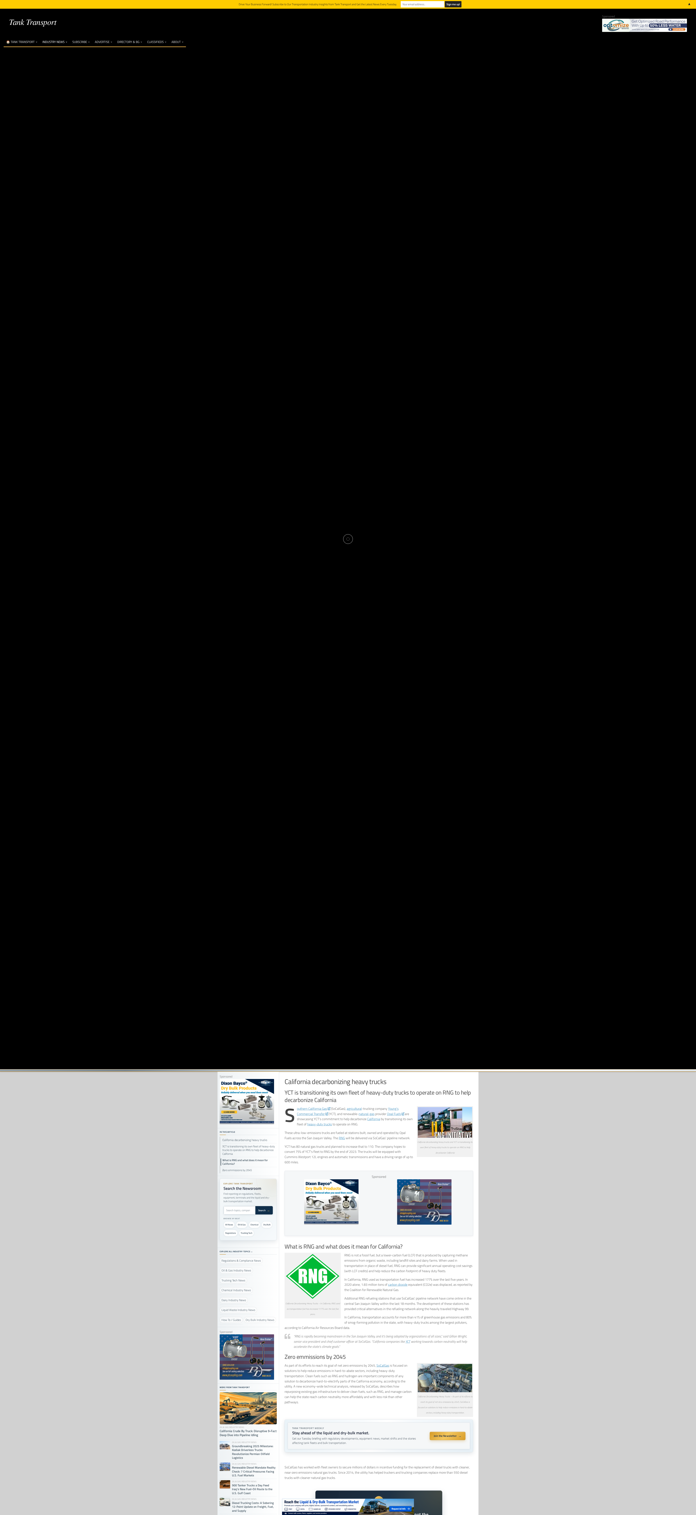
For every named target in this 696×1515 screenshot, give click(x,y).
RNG (342, 1138)
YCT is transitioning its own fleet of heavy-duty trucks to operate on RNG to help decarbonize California (248, 1150)
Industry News (53, 42)
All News (229, 1224)
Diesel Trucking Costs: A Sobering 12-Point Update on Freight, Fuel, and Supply (253, 1507)
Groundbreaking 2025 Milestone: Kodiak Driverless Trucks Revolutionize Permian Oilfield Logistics (252, 1452)
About (176, 42)
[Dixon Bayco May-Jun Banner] (331, 1223)
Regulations (230, 1233)
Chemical (254, 1224)
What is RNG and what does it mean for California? (245, 1162)
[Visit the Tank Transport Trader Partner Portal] (348, 1507)
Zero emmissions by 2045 (237, 1170)
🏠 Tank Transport (20, 42)
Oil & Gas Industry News (326, 526)
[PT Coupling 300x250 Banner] (424, 1223)
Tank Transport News (370, 526)
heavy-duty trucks (319, 1124)
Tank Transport (32, 21)
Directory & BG (128, 42)
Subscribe (79, 42)
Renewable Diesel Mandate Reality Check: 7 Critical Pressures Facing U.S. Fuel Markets (254, 1471)
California (373, 1119)
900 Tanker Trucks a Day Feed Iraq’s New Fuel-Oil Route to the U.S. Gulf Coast (252, 1489)
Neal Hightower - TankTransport (338, 550)
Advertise (102, 42)
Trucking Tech (246, 1233)
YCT (407, 1341)
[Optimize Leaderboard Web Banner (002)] (644, 25)
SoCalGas (382, 1365)
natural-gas (366, 1113)
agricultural (354, 1108)
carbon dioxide (397, 1284)
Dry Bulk (266, 1224)
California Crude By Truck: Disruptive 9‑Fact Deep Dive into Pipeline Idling (248, 1433)
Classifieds (155, 42)
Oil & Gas (242, 1224)
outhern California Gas (312, 1108)
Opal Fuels (394, 1113)
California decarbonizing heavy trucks (244, 1140)
